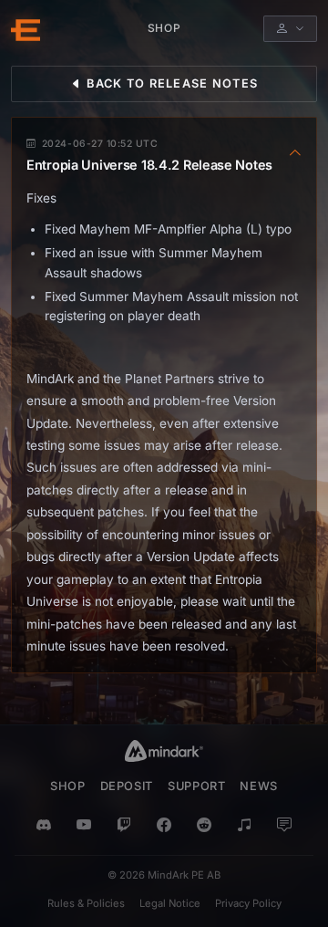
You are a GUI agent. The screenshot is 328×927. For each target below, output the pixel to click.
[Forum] (284, 825)
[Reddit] (204, 825)
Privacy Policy (248, 903)
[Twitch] (123, 825)
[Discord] (43, 825)
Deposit (126, 786)
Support (196, 786)
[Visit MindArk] (164, 751)
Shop (68, 786)
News (259, 786)
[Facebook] (164, 825)
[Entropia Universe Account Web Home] (25, 29)
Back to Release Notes (170, 83)
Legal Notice (169, 903)
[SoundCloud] (244, 825)
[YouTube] (83, 825)
